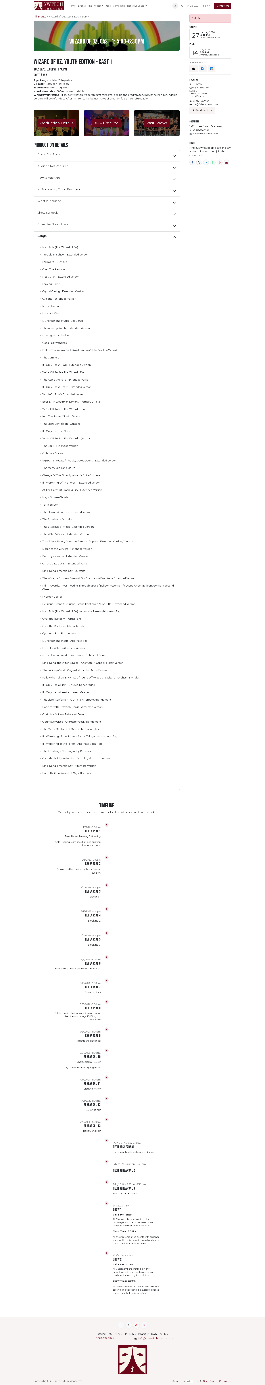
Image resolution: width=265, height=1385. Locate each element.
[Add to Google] (211, 68)
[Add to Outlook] (203, 68)
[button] (175, 6)
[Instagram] (144, 1325)
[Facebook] (192, 162)
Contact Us (223, 5)
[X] (199, 162)
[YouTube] (136, 1325)
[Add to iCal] (193, 68)
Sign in (206, 5)
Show (106, 123)
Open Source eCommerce (217, 1381)
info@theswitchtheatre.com (155, 1338)
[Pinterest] (220, 162)
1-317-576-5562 (105, 1338)
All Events (40, 16)
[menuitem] (72, 6)
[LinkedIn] (206, 162)
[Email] (226, 162)
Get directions (203, 110)
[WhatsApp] (213, 162)
